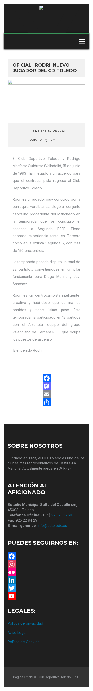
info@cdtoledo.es (52, 525)
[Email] (47, 394)
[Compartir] (47, 402)
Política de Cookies (23, 642)
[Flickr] (46, 572)
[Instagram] (46, 564)
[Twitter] (46, 588)
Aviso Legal (17, 632)
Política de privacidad (25, 623)
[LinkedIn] (46, 580)
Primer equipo (42, 140)
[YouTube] (46, 596)
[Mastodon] (47, 386)
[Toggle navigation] (82, 41)
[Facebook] (47, 378)
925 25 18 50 (61, 515)
